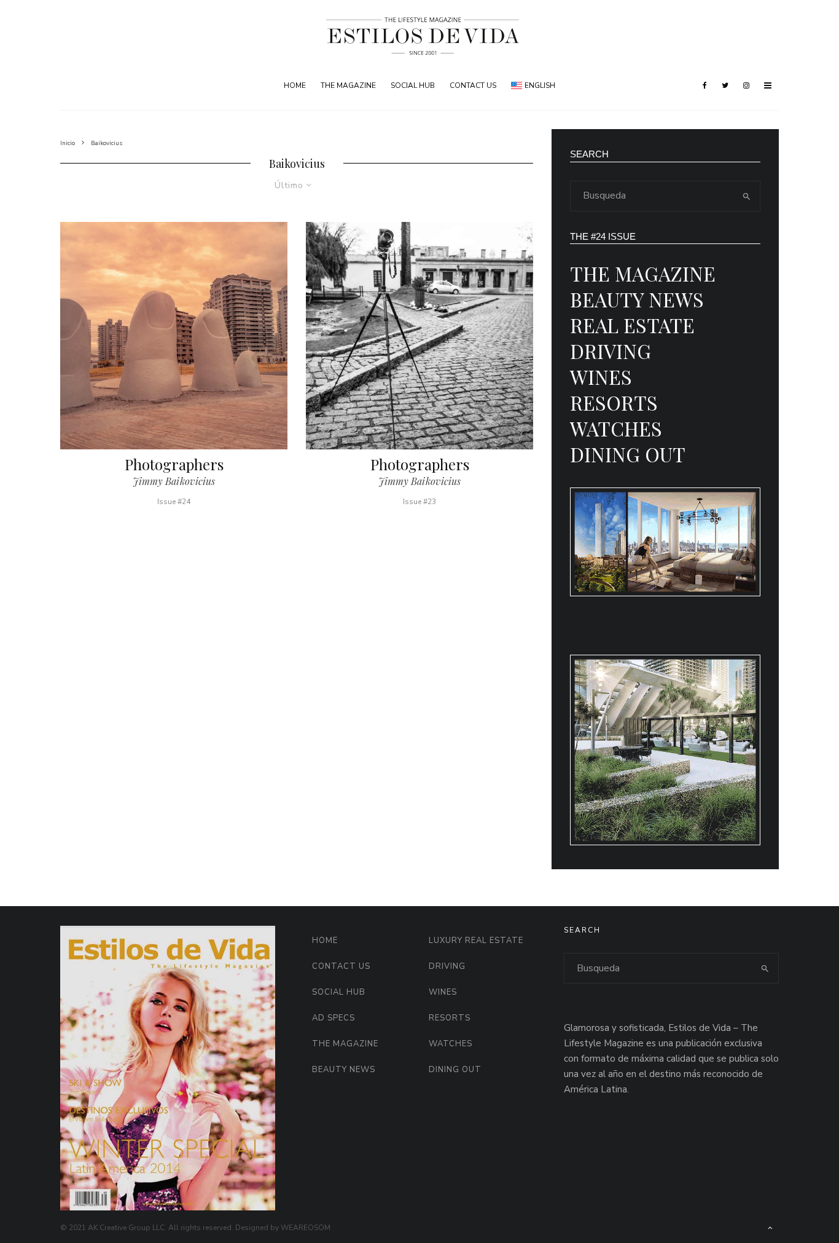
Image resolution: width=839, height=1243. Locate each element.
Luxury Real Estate (476, 940)
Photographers (174, 464)
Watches (616, 428)
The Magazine (348, 85)
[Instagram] (746, 85)
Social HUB (413, 85)
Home (295, 85)
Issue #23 (419, 502)
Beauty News (637, 299)
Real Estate (632, 325)
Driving (610, 350)
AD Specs (333, 1018)
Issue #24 (173, 502)
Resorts (614, 402)
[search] (747, 196)
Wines (601, 376)
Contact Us (473, 85)
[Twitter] (725, 85)
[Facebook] (704, 85)
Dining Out (627, 454)
